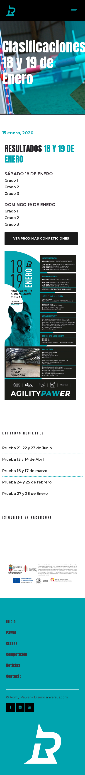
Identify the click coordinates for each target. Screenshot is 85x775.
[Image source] (42, 743)
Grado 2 (12, 187)
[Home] (10, 15)
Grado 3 (12, 193)
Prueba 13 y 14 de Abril (23, 459)
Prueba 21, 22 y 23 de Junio (27, 448)
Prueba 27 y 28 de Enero (25, 493)
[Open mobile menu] (75, 10)
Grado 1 (11, 180)
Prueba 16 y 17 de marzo (24, 471)
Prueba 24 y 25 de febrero (27, 482)
